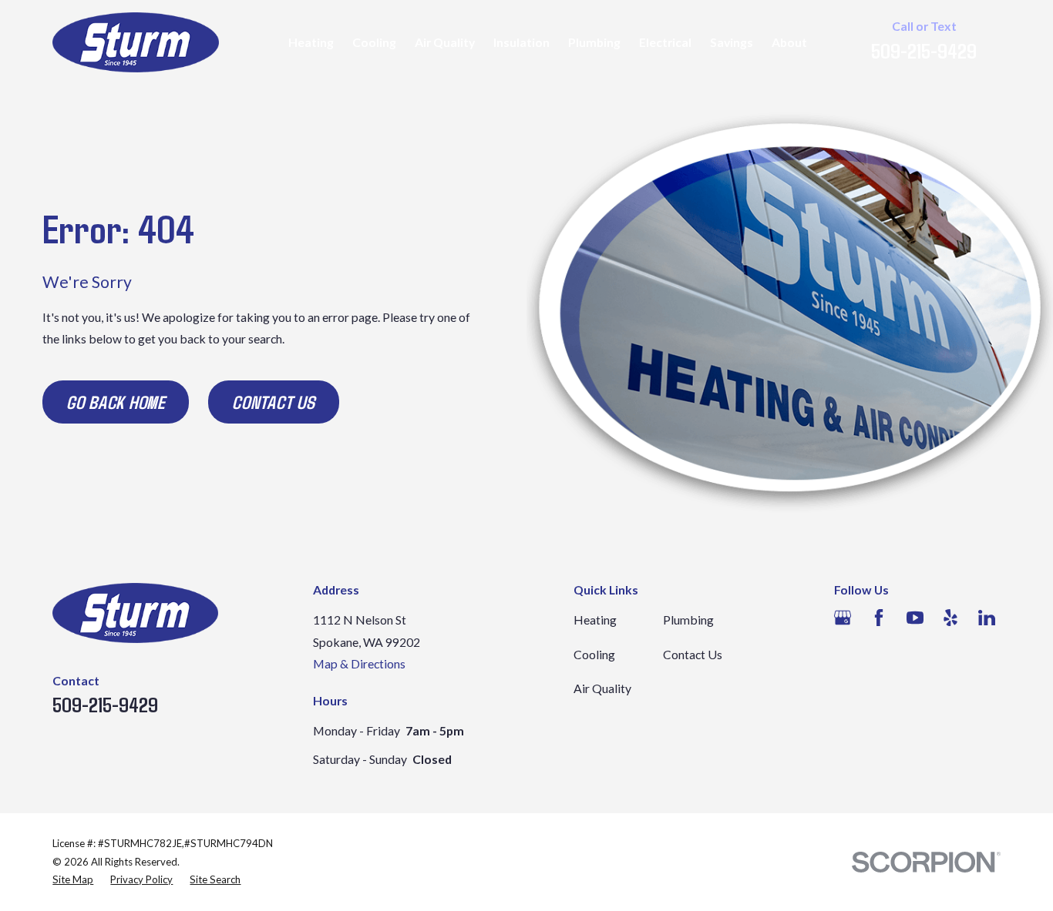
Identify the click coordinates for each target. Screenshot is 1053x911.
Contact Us (273, 401)
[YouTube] (915, 617)
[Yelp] (950, 617)
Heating (595, 619)
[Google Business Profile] (842, 617)
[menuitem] (72, 880)
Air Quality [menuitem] (445, 42)
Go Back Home (115, 401)
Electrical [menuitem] (665, 42)
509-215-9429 (924, 50)
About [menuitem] (789, 42)
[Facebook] (878, 617)
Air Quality (602, 688)
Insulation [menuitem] (521, 42)
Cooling (594, 654)
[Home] (135, 42)
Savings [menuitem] (731, 42)
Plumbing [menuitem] (594, 42)
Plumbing (688, 619)
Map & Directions (359, 663)
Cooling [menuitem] (374, 42)
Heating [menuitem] (311, 42)
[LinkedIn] (986, 617)
